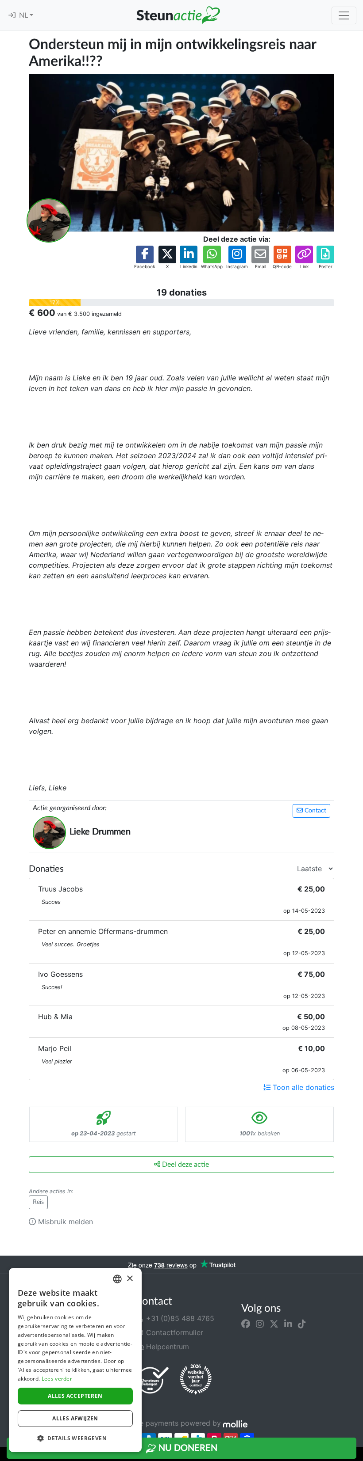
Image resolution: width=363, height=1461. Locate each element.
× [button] (129, 1278)
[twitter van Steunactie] (274, 1323)
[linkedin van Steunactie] (288, 1323)
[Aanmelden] (12, 15)
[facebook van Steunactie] (245, 1323)
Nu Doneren (186, 1448)
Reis (38, 1202)
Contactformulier (173, 1332)
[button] (144, 258)
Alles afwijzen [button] (75, 1418)
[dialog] (75, 1360)
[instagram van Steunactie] (260, 1323)
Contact (314, 811)
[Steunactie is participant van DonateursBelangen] (152, 1380)
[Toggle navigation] (344, 15)
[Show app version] (357, 1455)
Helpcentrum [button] (166, 1346)
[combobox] (117, 1279)
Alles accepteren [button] (75, 1396)
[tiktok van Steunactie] (302, 1323)
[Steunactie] (178, 15)
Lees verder (57, 1378)
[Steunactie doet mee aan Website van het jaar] (196, 1379)
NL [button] (24, 15)
